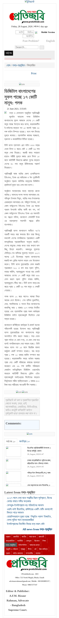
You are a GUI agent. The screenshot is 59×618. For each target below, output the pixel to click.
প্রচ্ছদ (8, 536)
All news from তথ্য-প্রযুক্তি (38, 529)
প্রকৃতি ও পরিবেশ (12, 549)
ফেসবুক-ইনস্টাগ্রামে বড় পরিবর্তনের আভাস (25, 505)
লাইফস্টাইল (22, 545)
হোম (8, 65)
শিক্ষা (44, 541)
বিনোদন (37, 541)
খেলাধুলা (28, 541)
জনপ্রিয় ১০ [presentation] (24, 441)
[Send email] (25, 73)
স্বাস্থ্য (23, 549)
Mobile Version (48, 32)
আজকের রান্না (35, 545)
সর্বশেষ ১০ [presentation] (10, 441)
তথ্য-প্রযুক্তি (18, 65)
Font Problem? (31, 40)
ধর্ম (35, 549)
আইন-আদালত (18, 553)
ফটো (21, 32)
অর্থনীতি (20, 541)
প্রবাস (8, 553)
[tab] (10, 441)
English (50, 40)
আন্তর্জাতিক (10, 541)
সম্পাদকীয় (29, 553)
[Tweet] (11, 73)
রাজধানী (41, 536)
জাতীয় (24, 536)
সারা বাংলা (32, 536)
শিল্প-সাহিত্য (43, 549)
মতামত (38, 553)
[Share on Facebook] (6, 73)
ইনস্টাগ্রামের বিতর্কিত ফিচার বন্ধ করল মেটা (25, 523)
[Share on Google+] (16, 73)
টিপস (29, 549)
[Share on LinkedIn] (20, 73)
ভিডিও (30, 32)
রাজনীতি (16, 536)
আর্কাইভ (29, 36)
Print (33, 73)
